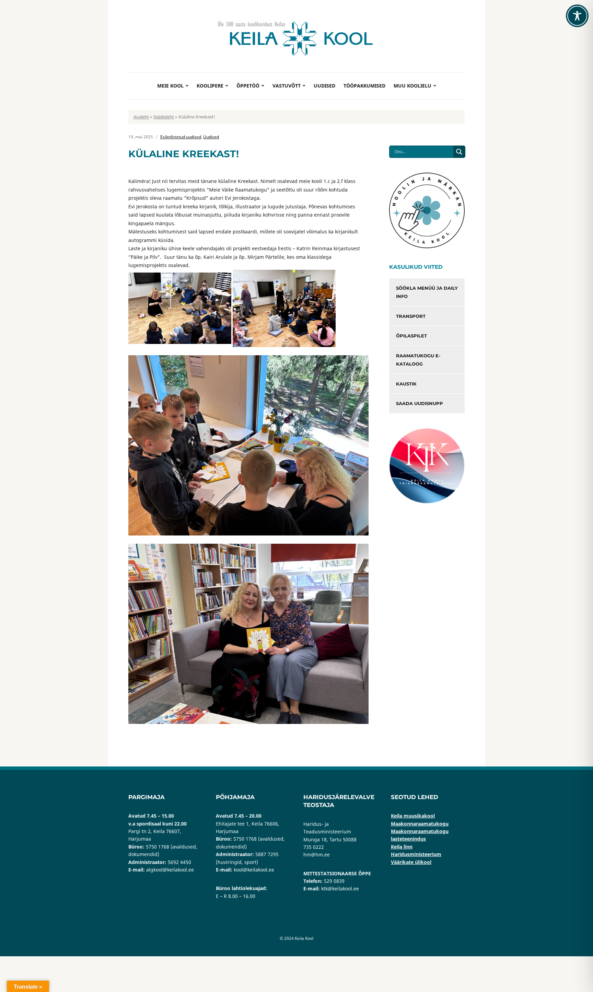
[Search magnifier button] (459, 152)
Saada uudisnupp (419, 403)
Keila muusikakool (413, 815)
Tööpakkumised (364, 85)
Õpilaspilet (411, 335)
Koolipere (210, 85)
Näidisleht (163, 117)
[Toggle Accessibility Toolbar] (577, 15)
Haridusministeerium (416, 854)
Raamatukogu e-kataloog (418, 360)
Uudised (324, 85)
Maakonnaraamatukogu (420, 823)
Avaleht (141, 117)
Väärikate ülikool (411, 862)
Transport (411, 316)
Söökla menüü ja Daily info (427, 292)
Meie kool (170, 85)
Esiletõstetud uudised (180, 137)
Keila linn (401, 846)
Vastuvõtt (286, 85)
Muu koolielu (412, 85)
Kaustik (406, 384)
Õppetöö (247, 85)
